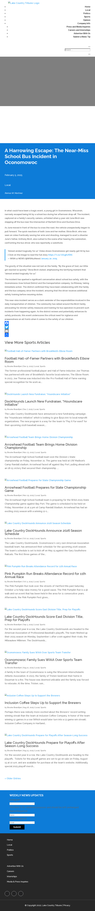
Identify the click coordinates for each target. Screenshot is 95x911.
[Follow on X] (14, 893)
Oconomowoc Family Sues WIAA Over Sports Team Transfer (43, 661)
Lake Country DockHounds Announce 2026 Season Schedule (43, 532)
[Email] (47, 331)
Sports (87, 17)
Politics (86, 13)
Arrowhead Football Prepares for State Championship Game (45, 489)
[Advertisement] (47, 124)
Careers (10, 871)
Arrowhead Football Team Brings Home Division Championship (41, 446)
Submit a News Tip (81, 37)
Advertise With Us (82, 33)
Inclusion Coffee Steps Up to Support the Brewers (43, 703)
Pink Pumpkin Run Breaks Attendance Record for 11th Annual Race (45, 575)
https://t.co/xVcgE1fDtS (60, 255)
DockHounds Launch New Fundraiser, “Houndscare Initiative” (43, 403)
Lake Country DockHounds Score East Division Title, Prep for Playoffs (44, 618)
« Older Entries (13, 778)
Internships (12, 876)
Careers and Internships (79, 30)
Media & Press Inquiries (17, 881)
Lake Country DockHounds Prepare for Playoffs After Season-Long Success (45, 744)
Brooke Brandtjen (14, 366)
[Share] (47, 335)
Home (87, 7)
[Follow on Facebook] (7, 893)
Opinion (86, 20)
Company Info (83, 23)
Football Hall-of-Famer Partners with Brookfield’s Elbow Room (47, 360)
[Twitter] (47, 327)
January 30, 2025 (49, 258)
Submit (17, 827)
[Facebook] (47, 323)
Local (87, 10)
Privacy (66, 905)
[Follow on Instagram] (20, 893)
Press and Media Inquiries (78, 27)
